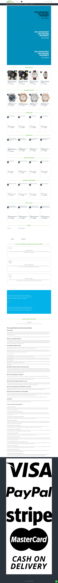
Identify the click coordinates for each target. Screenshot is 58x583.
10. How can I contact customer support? (12, 445)
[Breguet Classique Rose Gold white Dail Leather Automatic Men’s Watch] (34, 75)
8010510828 (45, 18)
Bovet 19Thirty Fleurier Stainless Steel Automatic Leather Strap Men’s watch (12, 82)
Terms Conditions (29, 579)
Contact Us (29, 577)
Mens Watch (7, 4)
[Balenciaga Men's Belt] (12, 165)
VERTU (33, 4)
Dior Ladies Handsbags (44, 126)
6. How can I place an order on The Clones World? (14, 429)
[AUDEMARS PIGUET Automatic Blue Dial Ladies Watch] (12, 97)
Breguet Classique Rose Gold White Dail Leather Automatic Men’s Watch (45, 82)
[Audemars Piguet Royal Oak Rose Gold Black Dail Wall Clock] (23, 210)
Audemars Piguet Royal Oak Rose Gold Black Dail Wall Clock (23, 217)
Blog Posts (29, 576)
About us (29, 574)
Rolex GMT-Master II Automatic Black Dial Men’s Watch (23, 149)
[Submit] (21, 1)
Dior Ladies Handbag (22, 126)
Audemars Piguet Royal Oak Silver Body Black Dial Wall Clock (45, 217)
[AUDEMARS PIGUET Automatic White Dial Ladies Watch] (45, 97)
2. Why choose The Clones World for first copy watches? (15, 411)
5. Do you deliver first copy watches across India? (14, 425)
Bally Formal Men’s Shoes (33, 171)
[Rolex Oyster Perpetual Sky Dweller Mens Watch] (34, 142)
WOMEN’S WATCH (12, 4)
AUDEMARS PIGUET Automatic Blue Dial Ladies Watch (12, 104)
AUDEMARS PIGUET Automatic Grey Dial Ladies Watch (34, 104)
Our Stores (29, 575)
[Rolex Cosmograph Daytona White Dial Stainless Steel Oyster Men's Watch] (12, 142)
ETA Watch (16, 4)
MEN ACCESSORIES (20, 4)
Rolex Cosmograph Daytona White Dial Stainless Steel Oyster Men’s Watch (12, 150)
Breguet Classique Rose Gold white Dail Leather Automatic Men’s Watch (34, 82)
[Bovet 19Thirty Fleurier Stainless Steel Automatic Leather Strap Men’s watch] (12, 75)
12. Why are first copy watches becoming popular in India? (15, 453)
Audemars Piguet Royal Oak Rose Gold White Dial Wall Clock (34, 217)
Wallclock (31, 4)
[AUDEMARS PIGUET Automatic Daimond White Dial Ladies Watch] (23, 97)
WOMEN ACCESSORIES (26, 4)
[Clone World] (10, 1)
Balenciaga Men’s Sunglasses (23, 171)
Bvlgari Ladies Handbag (11, 126)
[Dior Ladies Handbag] (23, 120)
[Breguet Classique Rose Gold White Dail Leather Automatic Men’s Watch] (45, 75)
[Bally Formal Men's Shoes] (34, 165)
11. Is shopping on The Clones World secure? (13, 449)
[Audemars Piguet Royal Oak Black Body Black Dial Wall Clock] (12, 210)
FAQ (29, 578)
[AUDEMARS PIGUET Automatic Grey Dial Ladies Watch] (34, 97)
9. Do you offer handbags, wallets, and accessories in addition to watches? (17, 441)
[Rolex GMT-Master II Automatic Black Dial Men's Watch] (23, 142)
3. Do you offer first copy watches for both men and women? (15, 416)
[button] (29, 406)
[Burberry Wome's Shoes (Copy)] (23, 188)
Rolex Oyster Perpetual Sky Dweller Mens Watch (33, 149)
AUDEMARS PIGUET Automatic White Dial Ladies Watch (45, 104)
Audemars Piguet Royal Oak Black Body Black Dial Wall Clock (12, 217)
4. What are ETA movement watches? (12, 420)
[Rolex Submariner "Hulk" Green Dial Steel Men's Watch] (45, 142)
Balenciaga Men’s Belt (11, 171)
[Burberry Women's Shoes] (34, 188)
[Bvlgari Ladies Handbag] (12, 120)
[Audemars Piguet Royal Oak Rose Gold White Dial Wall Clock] (34, 210)
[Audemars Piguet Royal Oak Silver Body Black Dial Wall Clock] (45, 210)
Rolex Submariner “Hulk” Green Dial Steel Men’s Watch (45, 149)
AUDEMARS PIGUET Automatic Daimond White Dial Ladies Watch (23, 104)
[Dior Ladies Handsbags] (45, 120)
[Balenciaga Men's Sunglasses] (23, 165)
